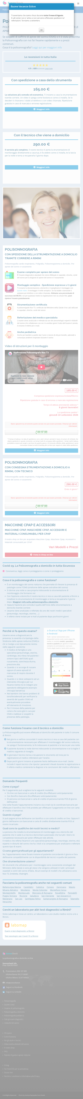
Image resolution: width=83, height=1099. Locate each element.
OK (41, 30)
